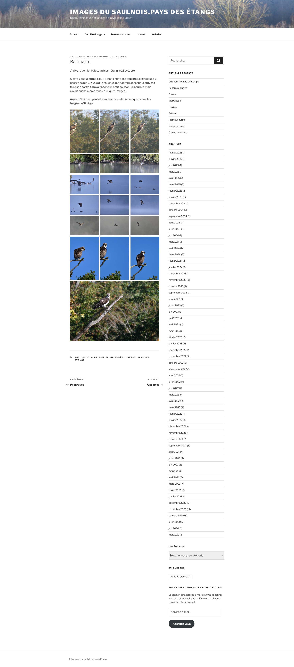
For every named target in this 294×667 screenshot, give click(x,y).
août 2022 (174, 375)
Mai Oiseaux (175, 100)
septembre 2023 (178, 292)
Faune (110, 357)
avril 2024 (174, 248)
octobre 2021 (176, 439)
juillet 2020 (175, 521)
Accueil (74, 34)
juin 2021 (173, 464)
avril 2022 (174, 400)
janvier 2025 (175, 197)
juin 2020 (174, 528)
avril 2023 (174, 324)
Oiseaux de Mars (178, 132)
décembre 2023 (177, 273)
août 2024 (174, 222)
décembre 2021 (177, 426)
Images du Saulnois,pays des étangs (142, 12)
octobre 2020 (176, 515)
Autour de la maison (89, 357)
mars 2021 (174, 483)
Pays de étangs (180, 576)
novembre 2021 (177, 432)
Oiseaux (130, 357)
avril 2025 (174, 177)
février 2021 (175, 489)
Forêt (119, 357)
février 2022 (175, 413)
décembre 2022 (177, 349)
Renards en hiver (178, 87)
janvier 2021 (175, 496)
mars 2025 (175, 184)
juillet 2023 (175, 305)
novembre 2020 (177, 509)
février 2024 (175, 260)
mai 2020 (174, 534)
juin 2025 (174, 165)
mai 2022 (174, 394)
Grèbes (172, 113)
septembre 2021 (178, 445)
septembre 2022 (178, 369)
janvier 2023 (175, 343)
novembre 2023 (177, 279)
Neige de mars (176, 126)
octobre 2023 (176, 286)
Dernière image (93, 34)
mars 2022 (175, 407)
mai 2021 (174, 470)
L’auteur (141, 34)
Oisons (172, 94)
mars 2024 (175, 254)
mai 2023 (174, 318)
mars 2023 (175, 330)
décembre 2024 (177, 203)
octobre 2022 (176, 362)
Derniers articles (120, 34)
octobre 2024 (176, 209)
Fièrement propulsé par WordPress (88, 659)
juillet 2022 (175, 381)
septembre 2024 (178, 216)
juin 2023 (174, 311)
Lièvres (173, 106)
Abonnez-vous (182, 623)
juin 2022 (174, 388)
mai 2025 (174, 171)
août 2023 (174, 299)
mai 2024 (174, 241)
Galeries (156, 34)
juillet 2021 (174, 458)
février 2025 (175, 190)
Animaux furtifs (177, 119)
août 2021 (174, 451)
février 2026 (175, 152)
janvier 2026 (175, 158)
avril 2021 (174, 477)
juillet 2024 (175, 228)
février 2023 (175, 337)
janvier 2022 (175, 419)
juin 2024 (174, 235)
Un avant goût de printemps (184, 81)
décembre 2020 (177, 502)
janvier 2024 (175, 267)
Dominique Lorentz (112, 57)
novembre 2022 (177, 356)
